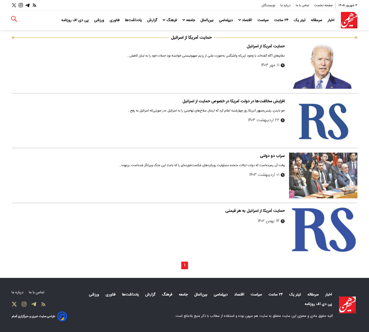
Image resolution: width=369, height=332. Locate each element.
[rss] (34, 5)
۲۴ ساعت (282, 20)
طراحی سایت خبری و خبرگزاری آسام (33, 316)
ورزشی (99, 20)
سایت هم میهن (256, 316)
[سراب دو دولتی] (323, 175)
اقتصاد (247, 20)
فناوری (115, 20)
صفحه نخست (323, 5)
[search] (14, 19)
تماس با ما (303, 5)
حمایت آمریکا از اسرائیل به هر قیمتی (255, 211)
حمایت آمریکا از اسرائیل (266, 46)
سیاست (263, 20)
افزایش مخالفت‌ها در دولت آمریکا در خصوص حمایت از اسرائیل (233, 101)
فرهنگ (171, 20)
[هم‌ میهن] (347, 305)
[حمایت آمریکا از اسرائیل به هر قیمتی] (323, 230)
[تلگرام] (27, 5)
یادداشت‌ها (134, 20)
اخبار (332, 20)
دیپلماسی (226, 20)
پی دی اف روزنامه (75, 20)
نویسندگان (268, 5)
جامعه (190, 20)
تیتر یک (300, 20)
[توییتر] (14, 5)
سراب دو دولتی (272, 156)
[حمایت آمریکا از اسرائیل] (323, 66)
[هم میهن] (349, 20)
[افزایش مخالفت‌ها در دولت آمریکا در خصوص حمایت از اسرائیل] (323, 121)
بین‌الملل (207, 20)
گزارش (152, 20)
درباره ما (285, 5)
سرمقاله (317, 20)
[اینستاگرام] (21, 5)
